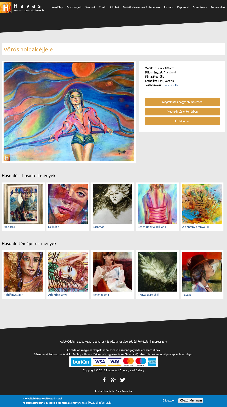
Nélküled (53, 226)
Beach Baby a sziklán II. (152, 226)
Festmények (74, 7)
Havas (28, 5)
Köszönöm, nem (191, 400)
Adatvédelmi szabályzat (75, 341)
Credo (102, 7)
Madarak (9, 226)
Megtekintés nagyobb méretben (182, 102)
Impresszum (159, 341)
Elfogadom (169, 400)
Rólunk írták (218, 7)
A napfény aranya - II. (195, 226)
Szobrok (90, 7)
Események (200, 7)
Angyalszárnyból (148, 294)
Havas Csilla (170, 85)
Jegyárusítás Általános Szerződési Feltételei (121, 341)
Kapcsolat (183, 7)
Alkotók (114, 7)
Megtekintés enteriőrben (182, 111)
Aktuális (168, 7)
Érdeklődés (182, 121)
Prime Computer (124, 391)
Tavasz (187, 294)
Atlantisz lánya (57, 294)
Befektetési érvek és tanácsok (141, 7)
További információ (100, 402)
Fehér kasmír (101, 294)
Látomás (98, 226)
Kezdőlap (57, 7)
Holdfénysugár (13, 294)
